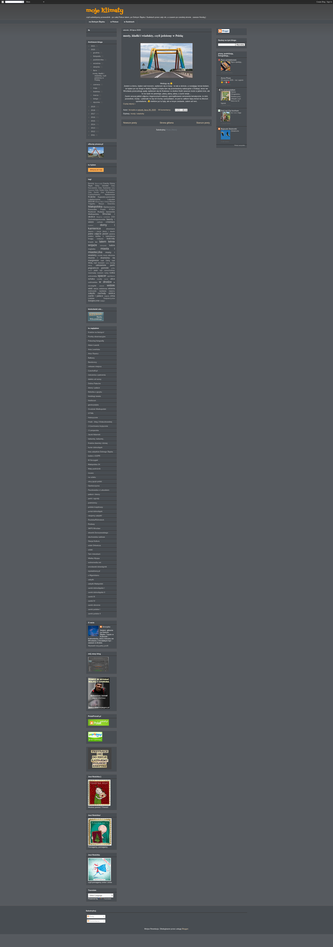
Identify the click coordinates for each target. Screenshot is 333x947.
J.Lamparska (93, 430)
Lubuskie (111, 199)
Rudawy (91, 524)
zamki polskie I (94, 609)
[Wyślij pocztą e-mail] (176, 110)
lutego (96, 99)
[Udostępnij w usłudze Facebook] (183, 110)
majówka (91, 249)
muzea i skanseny (99, 258)
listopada (97, 56)
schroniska (92, 276)
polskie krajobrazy (95, 507)
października (98, 60)
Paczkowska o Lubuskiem (98, 490)
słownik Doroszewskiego (98, 533)
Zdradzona (235, 131)
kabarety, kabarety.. (96, 439)
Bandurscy (92, 362)
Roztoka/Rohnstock (96, 520)
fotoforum (92, 400)
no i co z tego (236, 113)
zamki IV (91, 601)
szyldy (99, 279)
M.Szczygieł (93, 460)
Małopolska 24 (94, 464)
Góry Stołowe (110, 190)
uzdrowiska (92, 282)
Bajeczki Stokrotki (229, 129)
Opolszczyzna (109, 207)
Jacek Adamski (94, 434)
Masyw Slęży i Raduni (102, 201)
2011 (93, 135)
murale (100, 255)
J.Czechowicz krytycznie (98, 426)
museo (91, 473)
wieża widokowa (100, 289)
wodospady (92, 291)
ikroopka (106, 627)
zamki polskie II (94, 614)
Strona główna (167, 123)
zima (112, 296)
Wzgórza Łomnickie (103, 217)
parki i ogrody (93, 498)
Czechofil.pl (93, 371)
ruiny (106, 273)
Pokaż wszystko (239, 145)
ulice (112, 279)
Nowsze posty (130, 123)
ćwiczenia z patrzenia (97, 375)
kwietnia (96, 91)
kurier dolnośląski (95, 447)
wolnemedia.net (94, 562)
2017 (93, 114)
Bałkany (91, 358)
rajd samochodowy (107, 270)
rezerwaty (92, 273)
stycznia (96, 102)
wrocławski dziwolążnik (97, 567)
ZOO (113, 217)
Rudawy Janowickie (106, 212)
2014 (93, 124)
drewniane (110, 229)
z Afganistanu (93, 575)
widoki (111, 285)
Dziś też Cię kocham (230, 111)
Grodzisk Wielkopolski (97, 409)
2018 (93, 110)
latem (102, 241)
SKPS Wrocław (94, 528)
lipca (95, 70)
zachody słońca (106, 293)
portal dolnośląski (95, 511)
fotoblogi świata (94, 396)
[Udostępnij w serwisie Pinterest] (186, 110)
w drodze (105, 281)
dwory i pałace (94, 388)
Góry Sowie (99, 190)
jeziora (112, 234)
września (97, 63)
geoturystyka (93, 405)
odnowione (101, 265)
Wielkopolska (93, 214)
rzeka (112, 273)
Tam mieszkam (94, 554)
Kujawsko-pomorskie (106, 197)
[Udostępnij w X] (181, 110)
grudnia (96, 53)
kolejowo (100, 239)
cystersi (90, 225)
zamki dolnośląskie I (96, 588)
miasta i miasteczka (101, 250)
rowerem (100, 273)
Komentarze (94, 921)
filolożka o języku (95, 392)
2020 (93, 49)
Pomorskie (92, 209)
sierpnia (96, 67)
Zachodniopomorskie (96, 219)
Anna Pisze (226, 78)
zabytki (91, 293)
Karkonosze (110, 194)
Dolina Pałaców (94, 383)
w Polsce (114, 22)
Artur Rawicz (93, 353)
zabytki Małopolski (95, 584)
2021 (93, 46)
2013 (93, 128)
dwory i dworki (109, 231)
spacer (102, 275)
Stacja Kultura (94, 541)
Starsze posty (203, 123)
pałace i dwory (94, 494)
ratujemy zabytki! (95, 516)
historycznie (93, 417)
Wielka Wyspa (94, 558)
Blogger (185, 929)
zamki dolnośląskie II (96, 592)
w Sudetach (129, 22)
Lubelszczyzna (94, 199)
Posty (91, 916)
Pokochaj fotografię (96, 341)
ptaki (96, 270)
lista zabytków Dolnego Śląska (100, 452)
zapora (106, 296)
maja (95, 88)
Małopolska (95, 206)
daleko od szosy (94, 379)
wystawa (102, 291)
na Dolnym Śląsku (97, 22)
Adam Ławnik (93, 345)
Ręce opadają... (237, 62)
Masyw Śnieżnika (107, 204)
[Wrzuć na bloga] (178, 110)
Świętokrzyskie (109, 298)
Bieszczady (98, 183)
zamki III (91, 597)
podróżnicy (92, 503)
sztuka (91, 279)
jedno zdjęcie (94, 234)
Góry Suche (93, 192)
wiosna (111, 288)
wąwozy (112, 291)
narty (107, 263)
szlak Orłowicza (94, 545)
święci (102, 301)
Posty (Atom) (171, 130)
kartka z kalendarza (105, 236)
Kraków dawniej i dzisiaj (97, 443)
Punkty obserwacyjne (96, 336)
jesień (105, 234)
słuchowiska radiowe (96, 537)
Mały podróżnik (94, 469)
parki (112, 265)
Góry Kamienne (104, 188)
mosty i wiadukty (137, 114)
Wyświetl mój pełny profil (98, 646)
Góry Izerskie (101, 186)
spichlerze (111, 276)
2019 (93, 107)
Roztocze (92, 212)
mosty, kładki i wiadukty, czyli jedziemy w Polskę (153, 35)
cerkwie (100, 222)
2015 (93, 121)
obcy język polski (95, 481)
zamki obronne (94, 605)
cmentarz (110, 222)
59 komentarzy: (164, 110)
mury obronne (109, 255)
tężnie (106, 279)
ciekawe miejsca (94, 366)
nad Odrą (105, 260)
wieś (90, 288)
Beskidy (91, 183)
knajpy (90, 239)
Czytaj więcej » (129, 104)
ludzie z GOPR (94, 456)
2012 (93, 131)
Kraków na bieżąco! (96, 332)
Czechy (106, 183)
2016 (93, 117)
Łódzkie (91, 298)
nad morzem (99, 263)
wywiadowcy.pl (94, 571)
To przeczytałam (228, 90)
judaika (90, 236)
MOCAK (91, 201)
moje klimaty (104, 11)
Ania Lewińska (94, 349)
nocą (90, 265)
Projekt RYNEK (107, 209)
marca (96, 95)
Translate (107, 899)
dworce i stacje (94, 231)
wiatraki (101, 286)
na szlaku (92, 477)
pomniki (105, 268)
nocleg (112, 263)
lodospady (103, 245)
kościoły (111, 238)
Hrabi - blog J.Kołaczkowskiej (100, 422)
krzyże (90, 242)
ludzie (112, 245)
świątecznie (94, 300)
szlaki (90, 550)
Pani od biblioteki (228, 60)
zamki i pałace (95, 296)
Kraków (91, 197)
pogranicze (93, 268)
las (96, 242)
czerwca (96, 84)
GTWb (90, 413)
